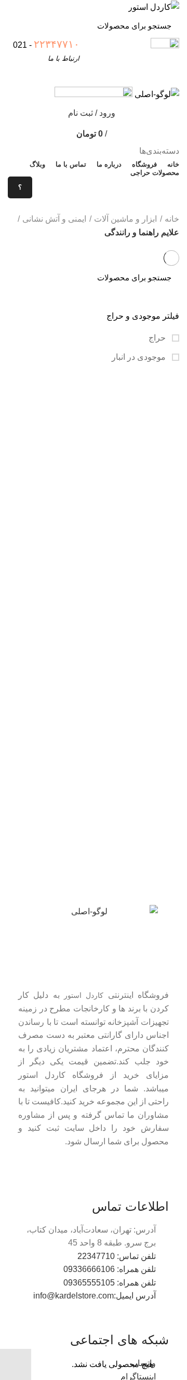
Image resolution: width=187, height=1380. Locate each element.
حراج (158, 337)
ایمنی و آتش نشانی (54, 218)
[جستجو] (22, 26)
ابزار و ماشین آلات (125, 218)
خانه (172, 218)
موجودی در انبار (140, 357)
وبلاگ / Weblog (44, 209)
